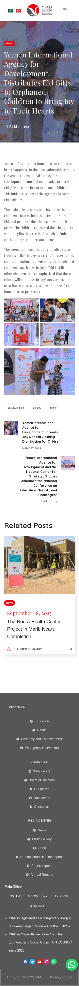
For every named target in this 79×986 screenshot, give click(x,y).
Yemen (53, 407)
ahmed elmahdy (29, 649)
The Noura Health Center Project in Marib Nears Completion (34, 629)
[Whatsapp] (54, 962)
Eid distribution (15, 407)
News (9, 43)
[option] (39, 599)
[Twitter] (32, 962)
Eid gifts (36, 407)
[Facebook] (25, 962)
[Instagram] (47, 962)
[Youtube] (39, 962)
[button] (64, 10)
